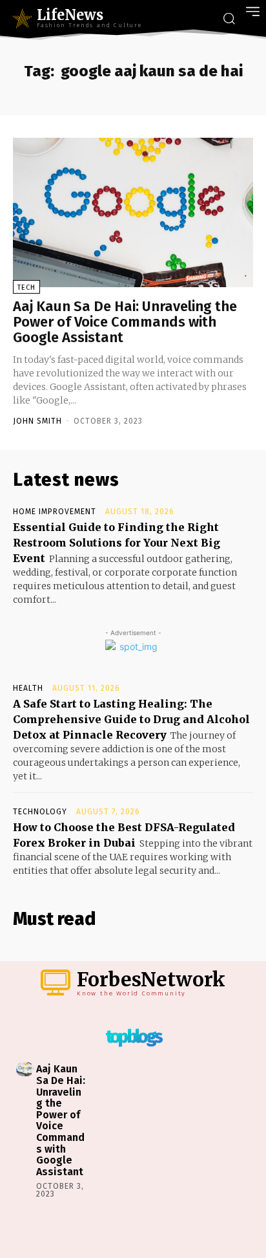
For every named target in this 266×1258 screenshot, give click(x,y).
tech (26, 287)
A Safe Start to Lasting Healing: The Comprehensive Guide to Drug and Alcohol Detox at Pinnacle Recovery (131, 719)
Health (28, 688)
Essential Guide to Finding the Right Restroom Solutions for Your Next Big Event (116, 543)
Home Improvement (54, 511)
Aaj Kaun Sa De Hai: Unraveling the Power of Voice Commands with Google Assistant (125, 322)
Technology (40, 812)
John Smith (37, 421)
